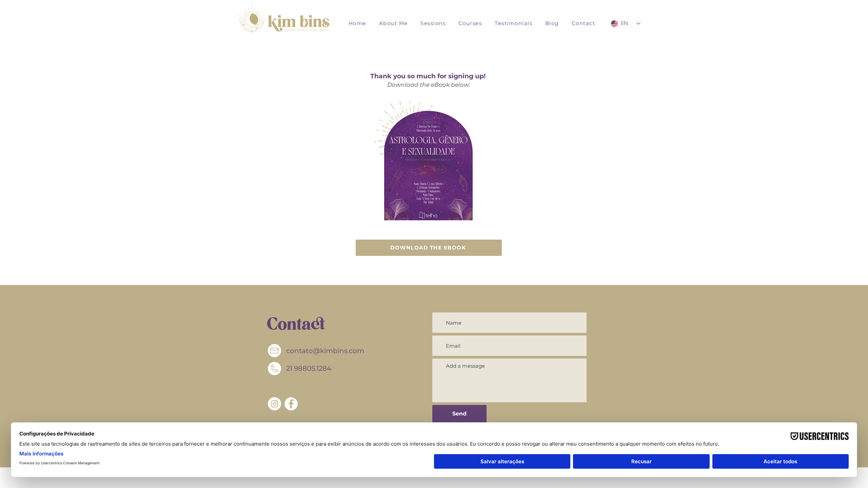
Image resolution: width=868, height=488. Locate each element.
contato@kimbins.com (325, 351)
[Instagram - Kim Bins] (274, 403)
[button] (433, 23)
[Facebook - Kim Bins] (291, 403)
